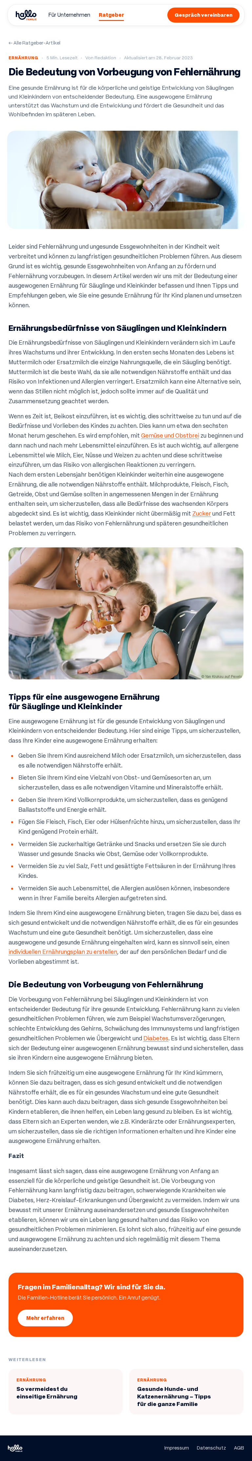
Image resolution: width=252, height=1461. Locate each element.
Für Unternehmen (69, 15)
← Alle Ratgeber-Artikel (34, 43)
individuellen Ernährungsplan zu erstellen (63, 952)
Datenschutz (211, 1448)
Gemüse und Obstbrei (170, 435)
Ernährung (23, 57)
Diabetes (155, 1038)
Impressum (176, 1448)
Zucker (201, 513)
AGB (239, 1448)
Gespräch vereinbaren (203, 15)
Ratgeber (111, 15)
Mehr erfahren (45, 1318)
